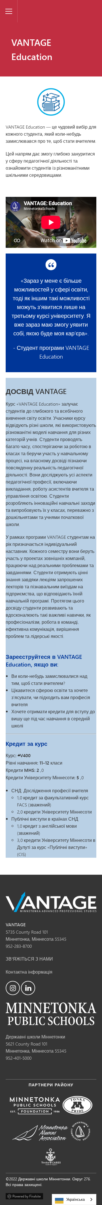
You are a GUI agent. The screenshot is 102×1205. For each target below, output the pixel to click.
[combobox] (74, 1199)
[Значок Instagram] (13, 988)
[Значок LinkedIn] (28, 988)
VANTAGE (29, 4)
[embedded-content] (51, 222)
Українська (75, 1199)
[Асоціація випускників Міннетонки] (40, 1144)
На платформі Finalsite (24, 1195)
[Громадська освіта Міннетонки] (80, 1144)
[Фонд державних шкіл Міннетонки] (34, 1118)
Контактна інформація (29, 971)
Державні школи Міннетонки (35, 1036)
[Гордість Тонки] (77, 1118)
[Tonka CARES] (51, 1169)
